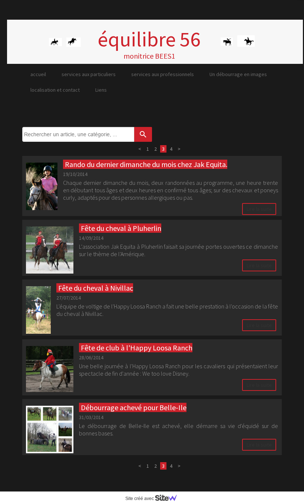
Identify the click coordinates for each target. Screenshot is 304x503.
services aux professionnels (162, 74)
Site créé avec (140, 498)
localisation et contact (55, 89)
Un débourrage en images (238, 74)
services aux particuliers (89, 74)
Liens (101, 89)
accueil (38, 74)
